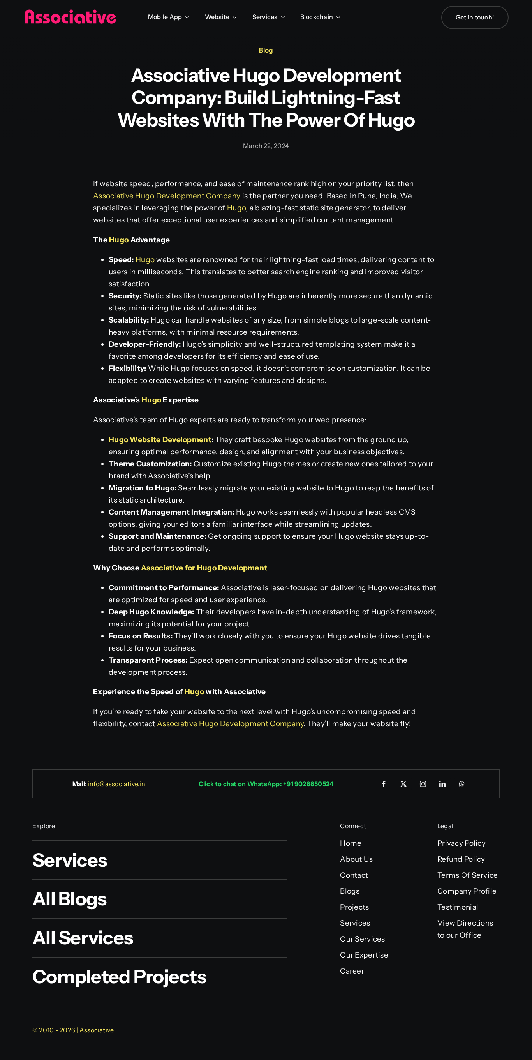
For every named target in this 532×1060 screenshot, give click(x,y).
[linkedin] (443, 784)
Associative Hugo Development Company (166, 195)
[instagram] (423, 784)
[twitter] (404, 784)
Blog (266, 50)
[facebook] (384, 784)
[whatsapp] (462, 784)
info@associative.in (116, 784)
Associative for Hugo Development (204, 567)
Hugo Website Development (160, 439)
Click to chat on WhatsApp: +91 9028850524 (266, 784)
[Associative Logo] (70, 12)
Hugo (236, 207)
